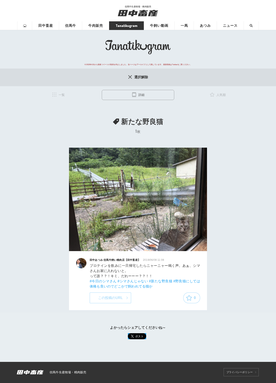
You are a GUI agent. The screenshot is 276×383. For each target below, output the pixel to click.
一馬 (184, 25)
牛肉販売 (95, 25)
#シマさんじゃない (133, 281)
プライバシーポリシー (239, 372)
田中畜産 (45, 25)
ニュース (230, 25)
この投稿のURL (110, 298)
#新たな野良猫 (160, 281)
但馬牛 (70, 25)
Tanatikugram (126, 25)
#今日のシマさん (103, 281)
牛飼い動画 (159, 25)
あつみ (205, 25)
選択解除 (141, 77)
